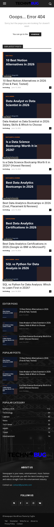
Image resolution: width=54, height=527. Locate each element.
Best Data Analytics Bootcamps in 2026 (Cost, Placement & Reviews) (27, 204)
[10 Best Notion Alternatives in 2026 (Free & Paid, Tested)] (27, 64)
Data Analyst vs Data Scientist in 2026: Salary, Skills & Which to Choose (26, 123)
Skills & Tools (8, 280)
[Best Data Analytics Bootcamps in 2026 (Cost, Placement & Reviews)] (27, 187)
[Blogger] (14, 503)
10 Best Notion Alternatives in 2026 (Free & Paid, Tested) (24, 82)
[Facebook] (20, 503)
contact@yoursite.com (22, 485)
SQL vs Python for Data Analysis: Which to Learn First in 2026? (27, 286)
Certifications (7, 239)
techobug (6, 87)
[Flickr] (26, 503)
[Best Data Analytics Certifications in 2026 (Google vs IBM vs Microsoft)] (27, 228)
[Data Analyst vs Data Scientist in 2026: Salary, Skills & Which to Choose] (27, 105)
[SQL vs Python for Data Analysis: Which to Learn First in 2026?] (27, 268)
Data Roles (7, 117)
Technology (7, 76)
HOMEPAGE (35, 34)
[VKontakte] (39, 503)
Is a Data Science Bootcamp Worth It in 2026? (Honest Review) (26, 164)
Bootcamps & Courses (10, 158)
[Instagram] (33, 503)
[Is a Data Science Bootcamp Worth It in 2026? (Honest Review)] (27, 146)
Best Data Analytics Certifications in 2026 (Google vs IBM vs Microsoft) (25, 245)
